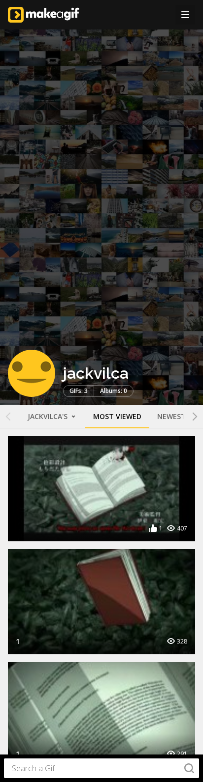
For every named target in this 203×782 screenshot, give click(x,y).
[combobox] (101, 768)
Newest (171, 416)
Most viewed (117, 416)
